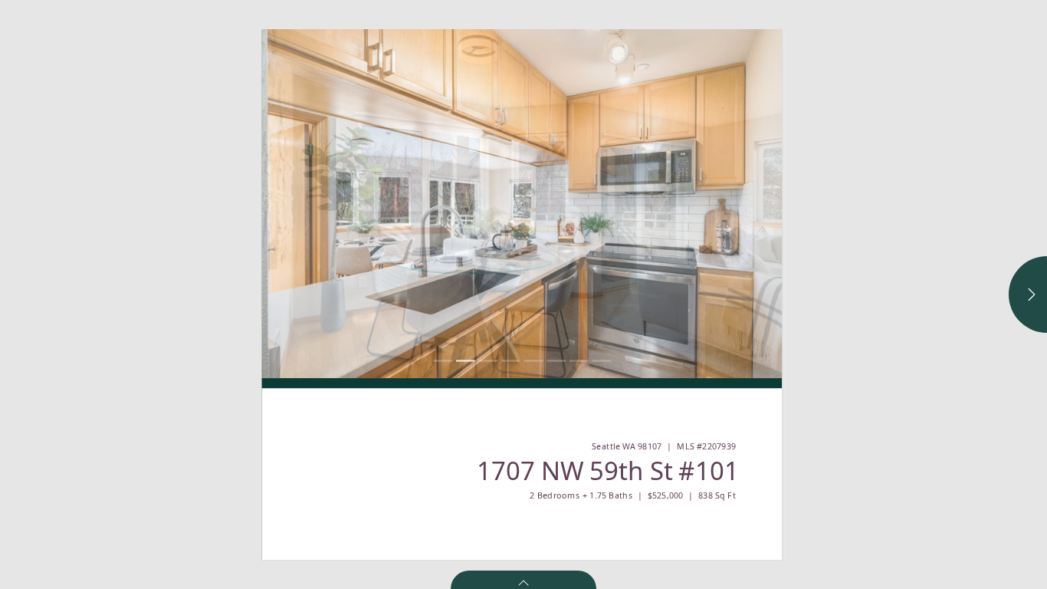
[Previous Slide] (392, 203)
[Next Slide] (652, 203)
